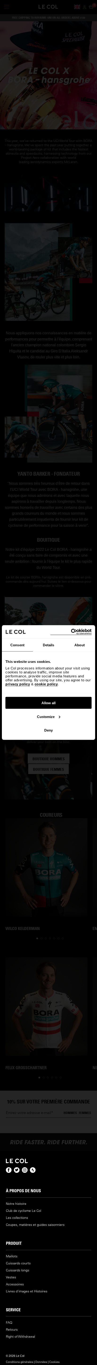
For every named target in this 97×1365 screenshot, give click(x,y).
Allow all (48, 703)
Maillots (11, 1256)
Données (41, 1362)
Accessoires (15, 1284)
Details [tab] (48, 645)
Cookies (54, 1362)
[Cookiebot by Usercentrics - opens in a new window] (71, 632)
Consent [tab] (17, 645)
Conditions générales (19, 1362)
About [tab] (79, 645)
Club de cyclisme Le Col (23, 1211)
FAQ (9, 1323)
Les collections (17, 1218)
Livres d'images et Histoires (26, 1291)
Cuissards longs (17, 1270)
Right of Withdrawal (20, 1337)
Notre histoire (16, 1204)
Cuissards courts (18, 1263)
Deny (48, 730)
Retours (12, 1330)
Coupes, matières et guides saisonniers (35, 1225)
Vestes (11, 1277)
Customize (46, 716)
